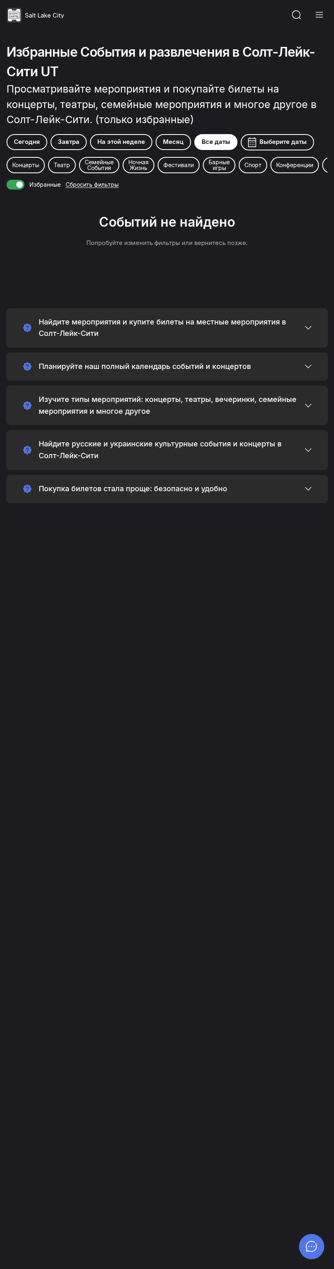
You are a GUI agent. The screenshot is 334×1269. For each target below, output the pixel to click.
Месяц (173, 142)
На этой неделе (121, 142)
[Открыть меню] (319, 15)
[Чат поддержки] (311, 1246)
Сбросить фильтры (92, 184)
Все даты (216, 142)
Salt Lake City (44, 15)
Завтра (68, 142)
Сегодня (27, 142)
